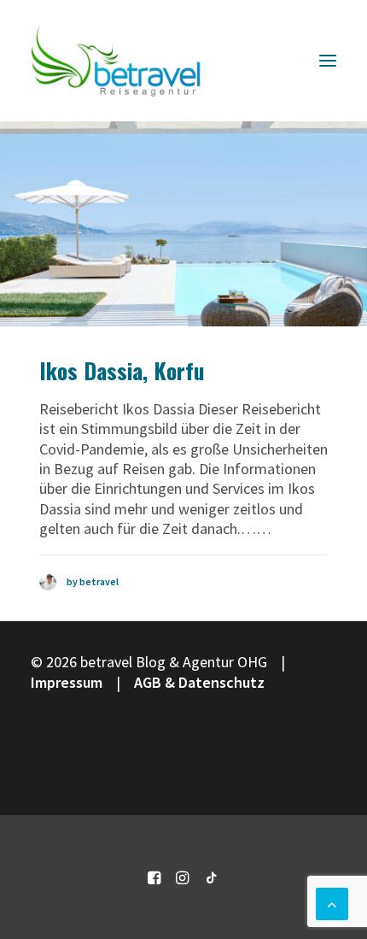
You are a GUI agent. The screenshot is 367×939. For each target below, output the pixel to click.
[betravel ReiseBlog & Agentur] (116, 60)
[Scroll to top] (332, 902)
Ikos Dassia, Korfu (122, 370)
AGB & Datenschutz (199, 682)
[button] (327, 60)
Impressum (66, 682)
